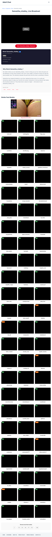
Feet (12, 8)
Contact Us (37, 534)
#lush (13, 89)
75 (22, 527)
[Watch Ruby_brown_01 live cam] (26, 108)
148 (37, 527)
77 (28, 527)
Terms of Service (30, 534)
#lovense (9, 89)
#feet (5, 89)
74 (19, 527)
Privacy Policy (21, 534)
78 (31, 527)
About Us (15, 534)
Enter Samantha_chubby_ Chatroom (26, 46)
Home (3, 8)
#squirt (17, 89)
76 (25, 527)
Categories (8, 8)
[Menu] (48, 2)
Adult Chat (7, 2)
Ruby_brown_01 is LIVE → (26, 117)
